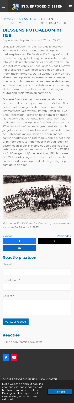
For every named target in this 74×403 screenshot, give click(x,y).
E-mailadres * (11, 280)
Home (7, 19)
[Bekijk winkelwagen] (70, 6)
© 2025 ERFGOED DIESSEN (20, 379)
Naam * (8, 264)
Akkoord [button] (60, 391)
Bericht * (8, 295)
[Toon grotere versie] (37, 197)
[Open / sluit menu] (4, 6)
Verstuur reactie (15, 321)
